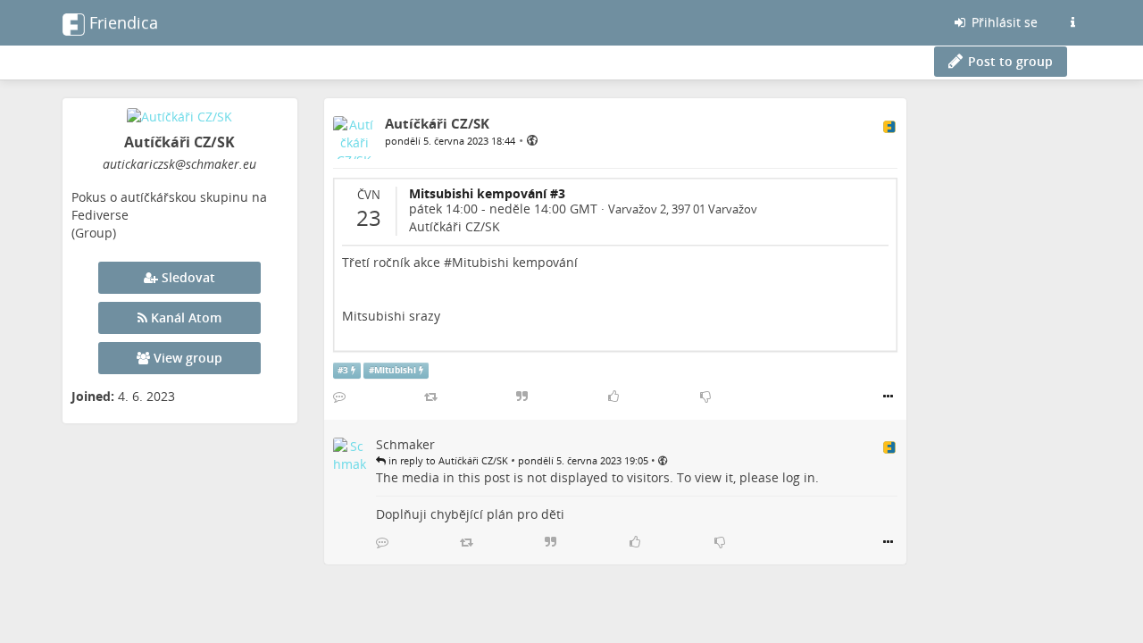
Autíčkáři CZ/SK (454, 226)
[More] (888, 396)
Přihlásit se (1003, 21)
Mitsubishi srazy (391, 315)
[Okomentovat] (339, 396)
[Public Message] (532, 139)
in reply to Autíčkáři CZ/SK (447, 460)
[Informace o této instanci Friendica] (1072, 22)
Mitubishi (395, 370)
